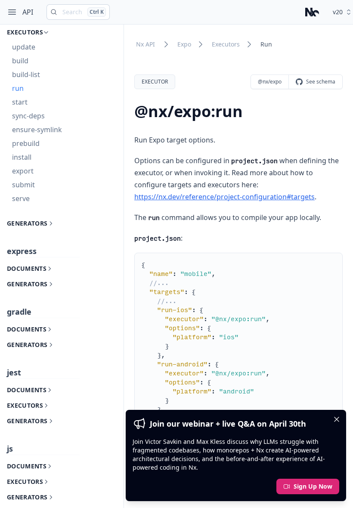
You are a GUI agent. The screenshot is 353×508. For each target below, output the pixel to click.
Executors (226, 44)
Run (266, 44)
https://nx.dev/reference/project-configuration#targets (224, 196)
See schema (320, 81)
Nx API (145, 44)
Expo (184, 44)
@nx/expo (270, 81)
